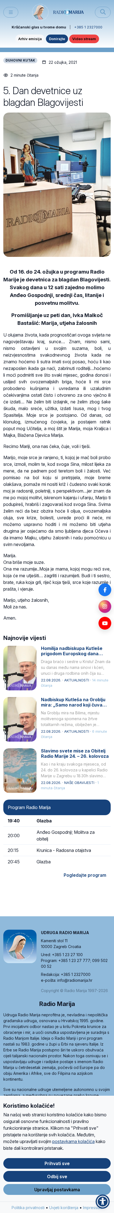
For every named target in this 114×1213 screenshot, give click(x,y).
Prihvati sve (57, 1163)
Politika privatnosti (28, 1207)
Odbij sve (57, 1176)
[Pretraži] (103, 12)
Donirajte (57, 38)
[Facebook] (105, 589)
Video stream (84, 38)
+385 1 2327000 (88, 27)
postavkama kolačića (73, 1141)
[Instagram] (105, 606)
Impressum (92, 1207)
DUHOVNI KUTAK (20, 60)
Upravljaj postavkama (57, 1189)
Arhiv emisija (30, 38)
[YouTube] (105, 623)
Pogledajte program (85, 875)
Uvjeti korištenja (63, 1207)
